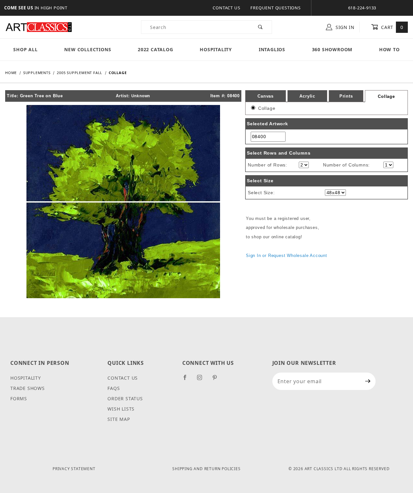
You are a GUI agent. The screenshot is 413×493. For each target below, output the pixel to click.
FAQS (113, 388)
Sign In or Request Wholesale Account (286, 255)
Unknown (140, 96)
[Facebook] (187, 380)
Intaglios (272, 49)
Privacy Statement (74, 468)
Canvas (265, 96)
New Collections (87, 49)
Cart (391, 27)
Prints (346, 96)
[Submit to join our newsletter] (368, 381)
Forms (18, 398)
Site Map (118, 419)
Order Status (125, 398)
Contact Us (226, 8)
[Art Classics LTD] (38, 27)
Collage (386, 96)
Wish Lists (121, 409)
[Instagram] (202, 380)
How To (389, 49)
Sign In (344, 27)
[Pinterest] (217, 380)
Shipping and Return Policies (206, 468)
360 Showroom (332, 49)
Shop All (25, 49)
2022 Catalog (155, 49)
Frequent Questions (275, 8)
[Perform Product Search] (260, 27)
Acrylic (307, 96)
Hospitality (216, 49)
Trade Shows (27, 388)
